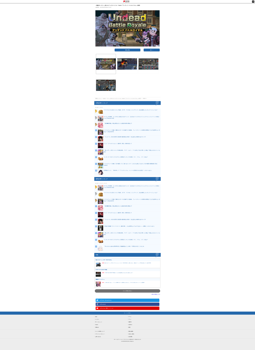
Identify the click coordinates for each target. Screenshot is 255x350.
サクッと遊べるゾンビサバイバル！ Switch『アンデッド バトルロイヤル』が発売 (124, 98)
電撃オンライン (98, 98)
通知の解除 (130, 331)
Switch (104, 98)
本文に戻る (127, 50)
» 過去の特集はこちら (155, 294)
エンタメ (97, 319)
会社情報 (130, 336)
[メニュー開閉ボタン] (253, 1)
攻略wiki (97, 327)
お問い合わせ (98, 336)
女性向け (130, 324)
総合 (96, 316)
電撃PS (130, 321)
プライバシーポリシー (100, 334)
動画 (129, 327)
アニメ (129, 319)
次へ (151, 50)
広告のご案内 (131, 334)
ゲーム (129, 316)
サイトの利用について (100, 331)
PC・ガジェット (98, 321)
